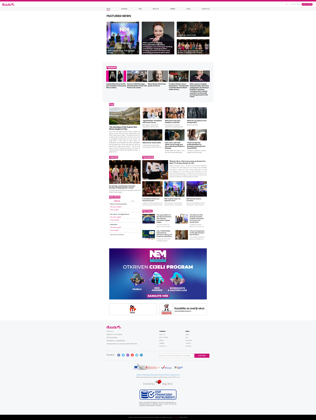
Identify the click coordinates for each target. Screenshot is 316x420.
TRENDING (111, 67)
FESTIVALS (147, 211)
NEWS (108, 9)
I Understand (175, 417)
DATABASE (124, 9)
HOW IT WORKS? (295, 4)
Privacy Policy (184, 417)
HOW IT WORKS (163, 337)
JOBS (140, 9)
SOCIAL (188, 9)
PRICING (161, 340)
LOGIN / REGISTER (307, 4)
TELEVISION (148, 157)
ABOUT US (156, 9)
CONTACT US (205, 9)
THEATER (114, 157)
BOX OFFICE (115, 197)
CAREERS (172, 9)
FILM (112, 104)
